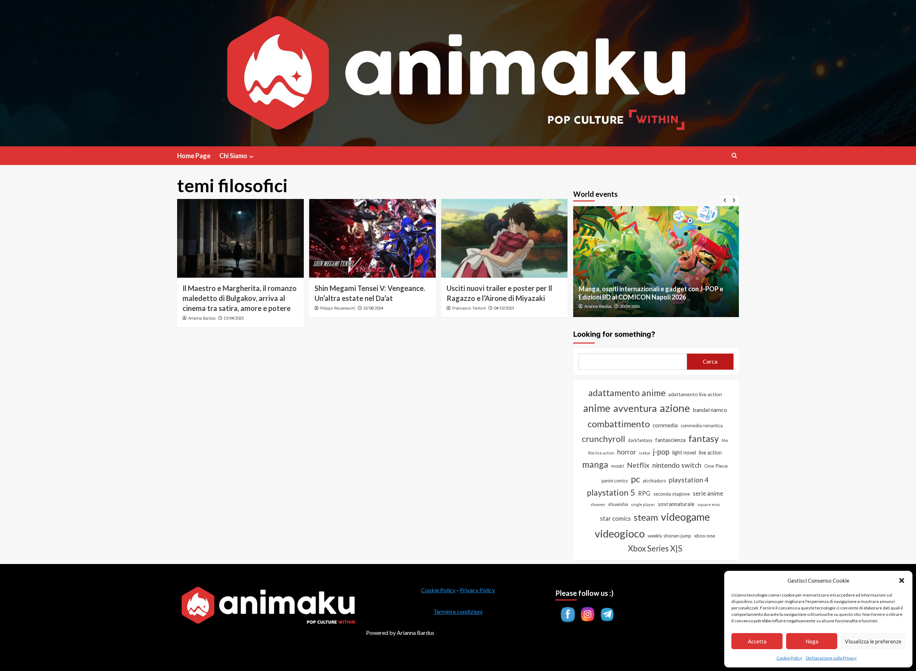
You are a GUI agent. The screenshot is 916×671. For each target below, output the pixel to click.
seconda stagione (671, 494)
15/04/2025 (234, 318)
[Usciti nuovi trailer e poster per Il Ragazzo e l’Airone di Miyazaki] (504, 238)
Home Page (193, 156)
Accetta (757, 641)
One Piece (716, 466)
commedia (665, 425)
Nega (811, 641)
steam (646, 517)
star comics (615, 518)
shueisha (618, 504)
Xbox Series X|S (655, 548)
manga (595, 464)
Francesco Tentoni (469, 308)
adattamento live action (695, 394)
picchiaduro (654, 480)
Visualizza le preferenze (873, 641)
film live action (601, 453)
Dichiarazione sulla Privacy (831, 658)
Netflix (638, 465)
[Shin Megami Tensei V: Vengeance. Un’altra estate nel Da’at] (372, 238)
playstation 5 (611, 492)
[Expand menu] (251, 157)
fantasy (703, 438)
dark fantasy (640, 440)
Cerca (710, 361)
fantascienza (670, 440)
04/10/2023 (504, 308)
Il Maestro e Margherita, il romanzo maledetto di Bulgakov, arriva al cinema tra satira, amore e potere (239, 298)
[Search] (734, 155)
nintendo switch (676, 465)
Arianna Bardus (202, 318)
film (725, 440)
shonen (597, 504)
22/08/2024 (373, 308)
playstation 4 (688, 480)
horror (626, 452)
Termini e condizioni (457, 611)
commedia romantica (702, 425)
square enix (708, 504)
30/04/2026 (630, 306)
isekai (644, 453)
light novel (684, 452)
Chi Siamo (233, 156)
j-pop (661, 451)
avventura (635, 408)
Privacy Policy (477, 590)
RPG (644, 493)
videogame (685, 516)
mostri (617, 466)
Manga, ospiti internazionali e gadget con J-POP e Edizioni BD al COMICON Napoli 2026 (651, 293)
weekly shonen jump (669, 536)
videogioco (620, 533)
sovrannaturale (676, 504)
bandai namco (710, 409)
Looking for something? (614, 334)
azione (675, 408)
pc (635, 478)
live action (710, 452)
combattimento (619, 423)
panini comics (614, 480)
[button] (901, 580)
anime (596, 408)
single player (643, 504)
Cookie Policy (789, 658)
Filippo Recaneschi (337, 308)
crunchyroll (603, 438)
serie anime (708, 493)
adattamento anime (627, 393)
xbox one (704, 536)
